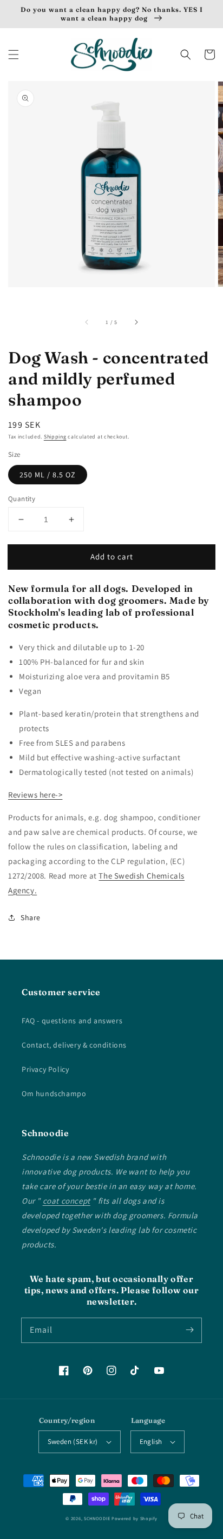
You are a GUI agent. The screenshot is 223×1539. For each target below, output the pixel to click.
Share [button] (31, 917)
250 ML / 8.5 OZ (47, 475)
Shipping (55, 436)
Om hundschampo (54, 1093)
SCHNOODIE (97, 1518)
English (151, 1441)
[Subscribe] (189, 1330)
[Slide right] (136, 322)
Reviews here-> (35, 794)
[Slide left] (87, 322)
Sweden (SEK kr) (73, 1441)
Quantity (21, 498)
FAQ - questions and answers (72, 1020)
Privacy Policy (45, 1069)
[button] (13, 54)
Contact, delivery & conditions (74, 1045)
